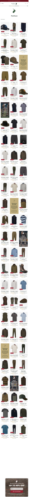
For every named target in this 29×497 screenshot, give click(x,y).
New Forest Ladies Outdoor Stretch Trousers (14, 178)
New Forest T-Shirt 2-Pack (5, 66)
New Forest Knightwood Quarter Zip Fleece (14, 420)
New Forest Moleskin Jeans (23, 355)
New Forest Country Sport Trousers (14, 451)
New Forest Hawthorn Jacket (23, 162)
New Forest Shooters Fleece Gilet (5, 210)
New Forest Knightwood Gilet (5, 146)
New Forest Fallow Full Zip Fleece (14, 162)
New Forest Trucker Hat (5, 33)
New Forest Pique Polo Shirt (23, 50)
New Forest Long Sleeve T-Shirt (23, 419)
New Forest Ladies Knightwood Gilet (14, 114)
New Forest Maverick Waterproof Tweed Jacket (14, 275)
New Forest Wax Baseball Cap (23, 403)
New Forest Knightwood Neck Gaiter (23, 34)
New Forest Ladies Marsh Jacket (5, 371)
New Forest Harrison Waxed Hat (5, 130)
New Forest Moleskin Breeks (5, 98)
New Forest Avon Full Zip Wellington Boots (5, 275)
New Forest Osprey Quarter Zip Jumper (14, 403)
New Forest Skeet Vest (14, 82)
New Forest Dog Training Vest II (5, 323)
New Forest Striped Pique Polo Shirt (23, 226)
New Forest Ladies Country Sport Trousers (14, 371)
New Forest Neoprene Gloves (14, 307)
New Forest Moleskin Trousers (14, 339)
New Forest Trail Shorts (5, 82)
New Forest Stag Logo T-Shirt (5, 436)
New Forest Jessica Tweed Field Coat (5, 403)
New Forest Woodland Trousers (14, 33)
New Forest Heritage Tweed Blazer (5, 226)
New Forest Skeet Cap (14, 66)
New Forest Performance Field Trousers (5, 51)
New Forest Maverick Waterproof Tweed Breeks (14, 243)
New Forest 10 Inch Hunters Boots (23, 275)
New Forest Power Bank (23, 146)
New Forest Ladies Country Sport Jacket (5, 452)
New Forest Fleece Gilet (23, 436)
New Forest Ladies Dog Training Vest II (5, 242)
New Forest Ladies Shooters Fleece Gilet (5, 308)
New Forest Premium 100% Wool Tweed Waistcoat (23, 469)
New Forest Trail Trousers (5, 194)
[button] (3, 35)
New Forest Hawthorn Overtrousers (23, 371)
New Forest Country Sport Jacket (23, 339)
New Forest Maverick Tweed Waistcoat (23, 210)
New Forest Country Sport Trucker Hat (23, 98)
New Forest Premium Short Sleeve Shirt (23, 114)
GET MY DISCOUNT (17, 491)
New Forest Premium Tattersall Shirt (14, 50)
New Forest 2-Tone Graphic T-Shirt (5, 419)
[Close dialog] (27, 479)
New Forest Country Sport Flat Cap (23, 307)
